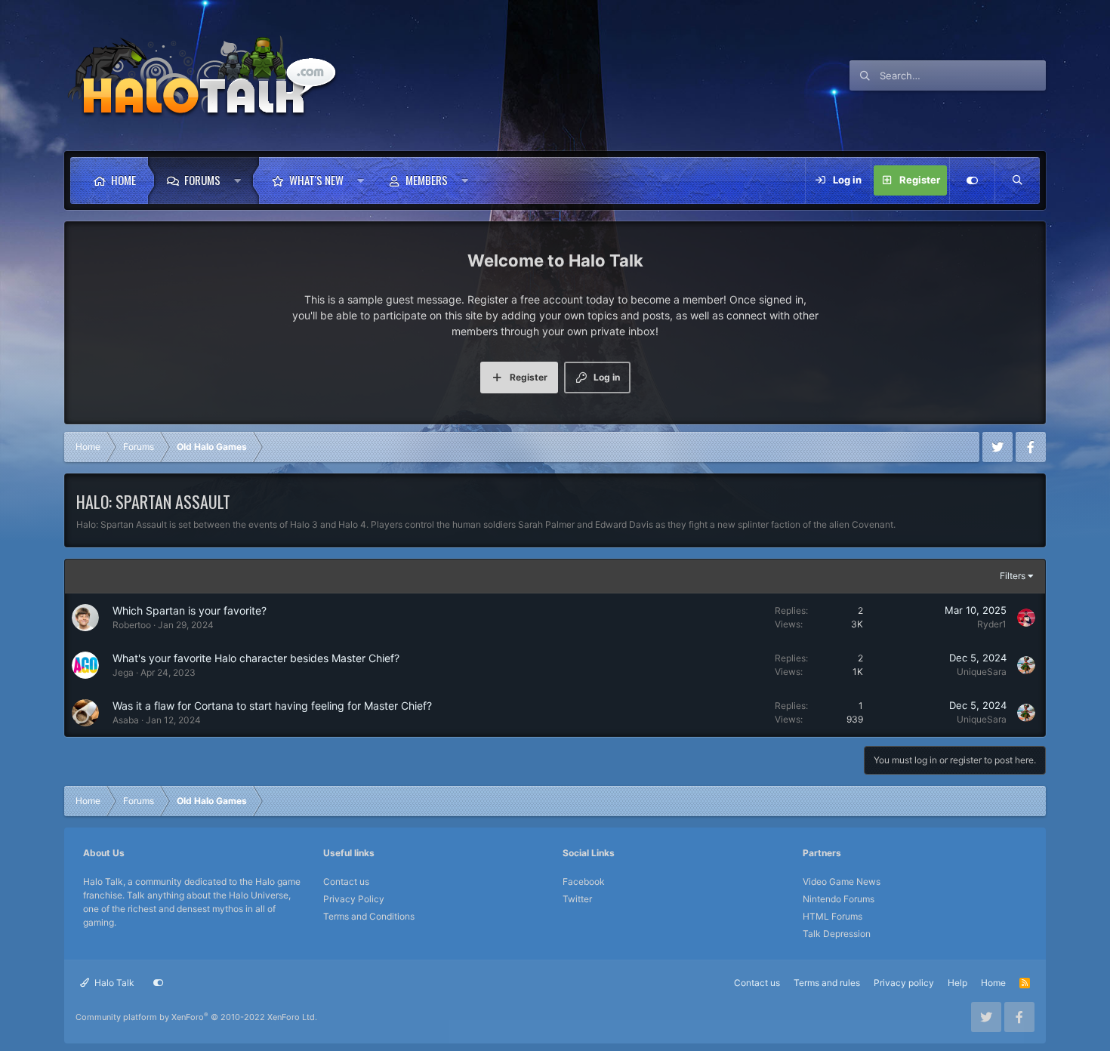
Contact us (346, 881)
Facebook (584, 881)
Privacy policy (904, 982)
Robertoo (132, 624)
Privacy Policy (353, 899)
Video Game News (841, 881)
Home (123, 179)
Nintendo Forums (838, 899)
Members (426, 179)
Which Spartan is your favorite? (190, 610)
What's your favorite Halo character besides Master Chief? (256, 658)
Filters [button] (1012, 575)
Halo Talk (113, 982)
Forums (202, 179)
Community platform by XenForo (196, 1017)
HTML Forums (832, 916)
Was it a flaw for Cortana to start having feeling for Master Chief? (272, 705)
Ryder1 (992, 624)
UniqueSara (982, 671)
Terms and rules (827, 982)
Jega (123, 672)
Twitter (577, 899)
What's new (316, 179)
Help (957, 982)
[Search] (1017, 180)
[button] (241, 180)
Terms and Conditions (369, 916)
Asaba (126, 720)
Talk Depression (837, 933)
